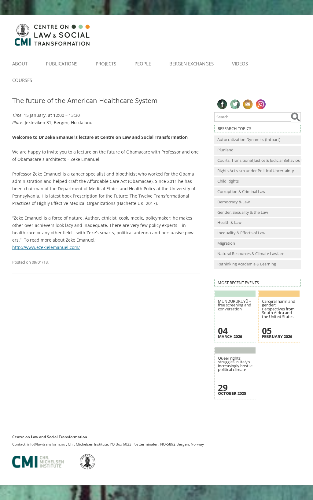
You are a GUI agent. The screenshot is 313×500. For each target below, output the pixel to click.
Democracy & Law (233, 202)
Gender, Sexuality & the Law (242, 212)
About (20, 64)
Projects (106, 64)
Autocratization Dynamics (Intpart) (248, 139)
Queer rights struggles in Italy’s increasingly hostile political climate (235, 364)
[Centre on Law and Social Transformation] (52, 45)
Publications (61, 64)
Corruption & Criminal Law (241, 191)
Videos (240, 64)
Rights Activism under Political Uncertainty (255, 170)
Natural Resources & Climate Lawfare (250, 253)
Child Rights (228, 181)
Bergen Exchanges (191, 64)
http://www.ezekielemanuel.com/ (46, 247)
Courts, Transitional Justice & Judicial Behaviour (259, 160)
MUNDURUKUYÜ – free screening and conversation (234, 305)
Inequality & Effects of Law (241, 232)
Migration (226, 243)
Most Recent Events (238, 282)
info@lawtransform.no (46, 444)
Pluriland (225, 150)
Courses (22, 80)
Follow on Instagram (261, 104)
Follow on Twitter (235, 104)
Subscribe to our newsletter (248, 104)
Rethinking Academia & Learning (246, 264)
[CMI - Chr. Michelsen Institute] (45, 468)
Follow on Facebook (222, 104)
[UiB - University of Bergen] (95, 468)
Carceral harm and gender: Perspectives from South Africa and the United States (278, 309)
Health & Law (229, 222)
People (142, 64)
